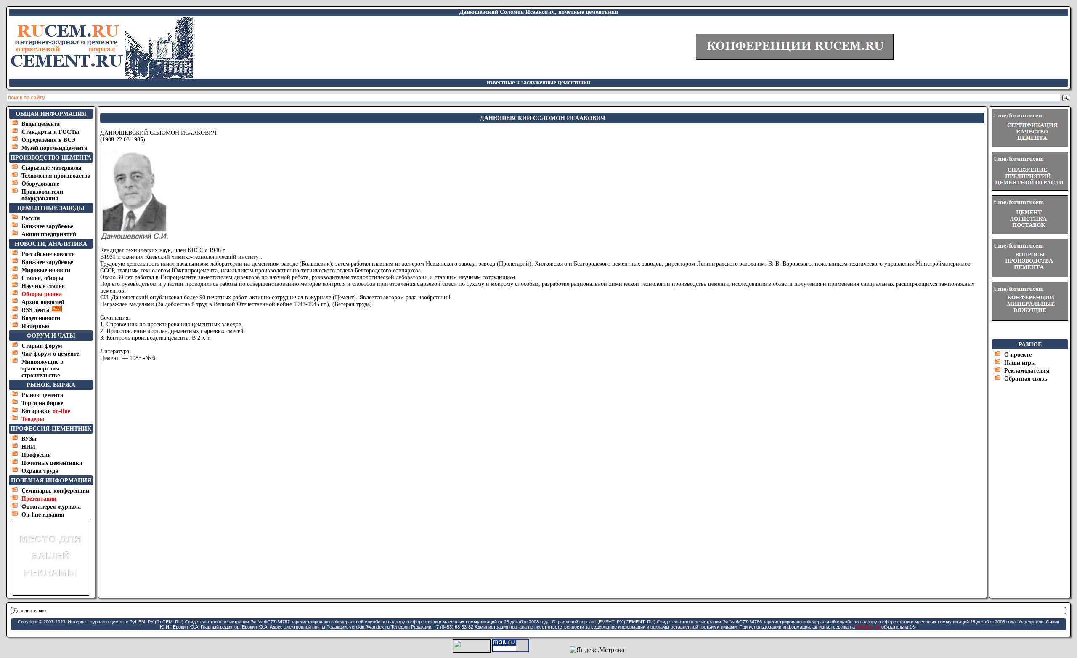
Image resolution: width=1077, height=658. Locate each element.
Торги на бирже (42, 403)
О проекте (1018, 355)
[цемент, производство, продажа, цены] (101, 76)
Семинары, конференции (55, 491)
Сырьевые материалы (51, 168)
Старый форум (41, 346)
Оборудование (40, 184)
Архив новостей (42, 302)
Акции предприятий (48, 234)
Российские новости (48, 254)
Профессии (36, 455)
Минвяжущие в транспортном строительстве (42, 368)
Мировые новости (45, 270)
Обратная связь (1025, 379)
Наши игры (1020, 363)
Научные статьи (43, 286)
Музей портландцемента (54, 148)
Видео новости (40, 318)
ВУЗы (29, 439)
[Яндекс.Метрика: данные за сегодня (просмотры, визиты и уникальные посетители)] (597, 650)
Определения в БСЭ (48, 140)
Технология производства (55, 176)
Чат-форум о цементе (50, 354)
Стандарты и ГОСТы (50, 132)
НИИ (28, 447)
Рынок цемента (42, 395)
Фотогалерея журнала (51, 506)
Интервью (35, 326)
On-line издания (42, 514)
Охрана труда (39, 471)
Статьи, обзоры (42, 278)
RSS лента (36, 310)
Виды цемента (40, 124)
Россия (30, 218)
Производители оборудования (42, 195)
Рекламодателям (1027, 371)
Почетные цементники (51, 463)
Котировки (45, 411)
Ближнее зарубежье (47, 226)
